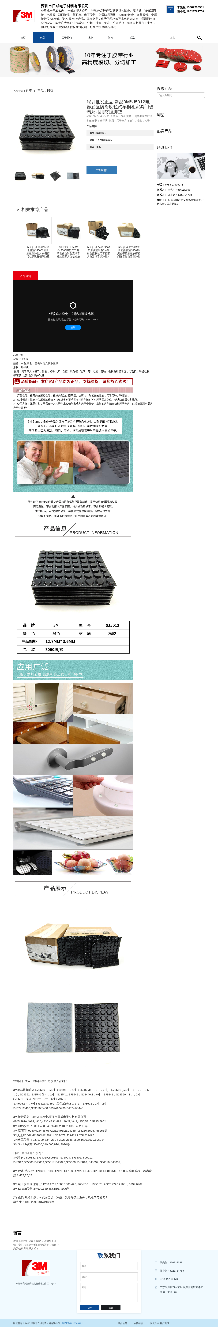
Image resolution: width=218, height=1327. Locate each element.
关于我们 (67, 37)
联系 (132, 37)
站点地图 (122, 1323)
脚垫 (50, 90)
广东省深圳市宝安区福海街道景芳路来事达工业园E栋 (180, 201)
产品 (43, 37)
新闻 (111, 37)
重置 (111, 1307)
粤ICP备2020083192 (72, 1323)
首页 (23, 37)
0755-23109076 (170, 184)
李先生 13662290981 (190, 7)
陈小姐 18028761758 (190, 11)
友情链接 (138, 1323)
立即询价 (102, 170)
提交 (90, 1307)
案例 (91, 37)
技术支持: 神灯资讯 (159, 1323)
